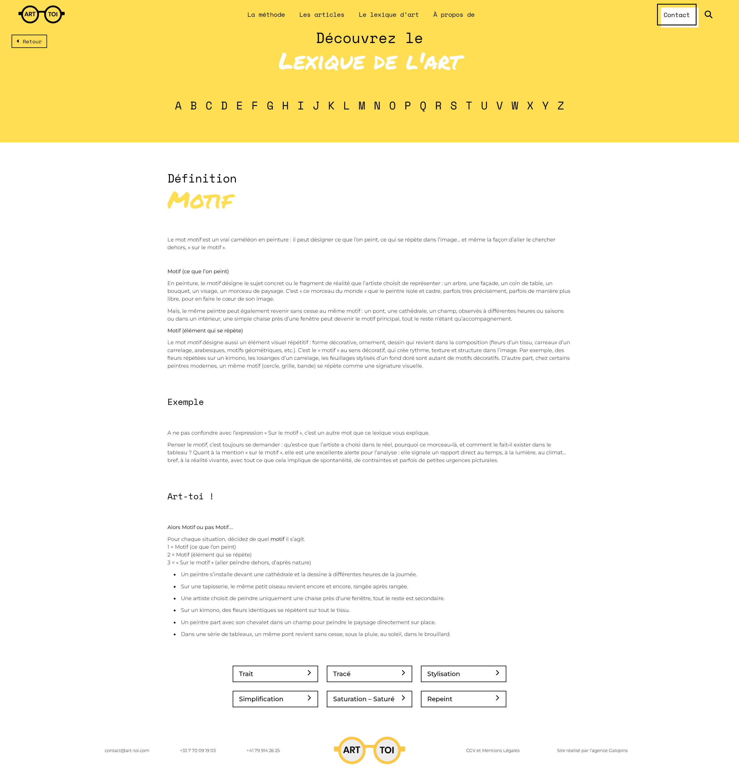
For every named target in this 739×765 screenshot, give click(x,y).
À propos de (454, 14)
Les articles (321, 14)
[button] (708, 14)
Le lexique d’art (389, 14)
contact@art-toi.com (127, 750)
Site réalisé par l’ (592, 750)
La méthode (266, 14)
